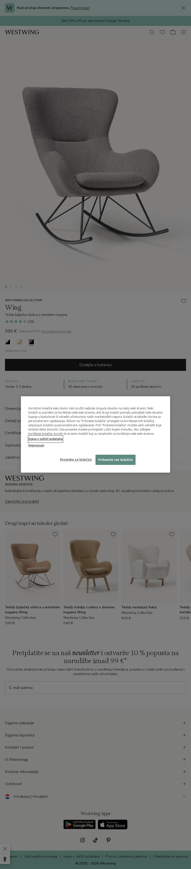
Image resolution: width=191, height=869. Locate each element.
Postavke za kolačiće (76, 459)
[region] (95, 434)
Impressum (36, 445)
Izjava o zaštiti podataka (45, 439)
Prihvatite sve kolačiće (115, 460)
